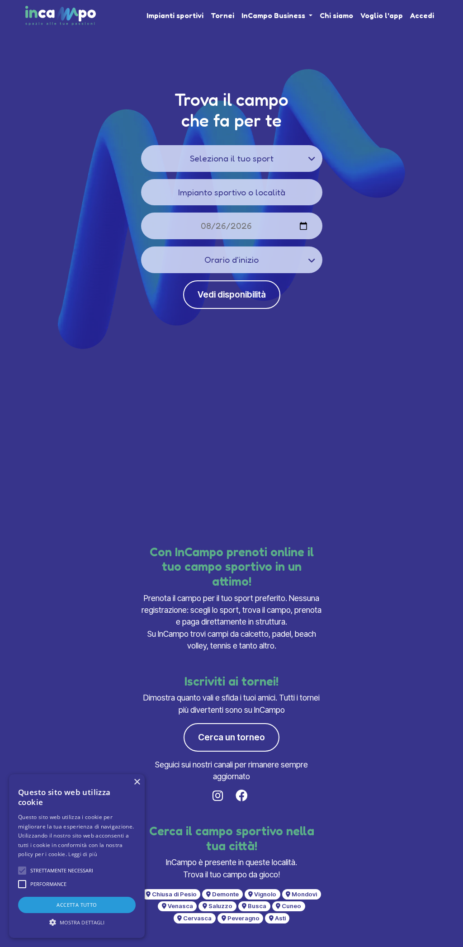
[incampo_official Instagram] (219, 795)
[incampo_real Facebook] (243, 795)
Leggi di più (82, 854)
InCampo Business (274, 15)
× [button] (136, 782)
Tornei (222, 15)
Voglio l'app (381, 15)
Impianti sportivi (174, 15)
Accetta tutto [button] (77, 904)
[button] (22, 871)
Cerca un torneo (231, 737)
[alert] (77, 856)
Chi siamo (336, 15)
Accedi (422, 15)
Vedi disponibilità (232, 294)
